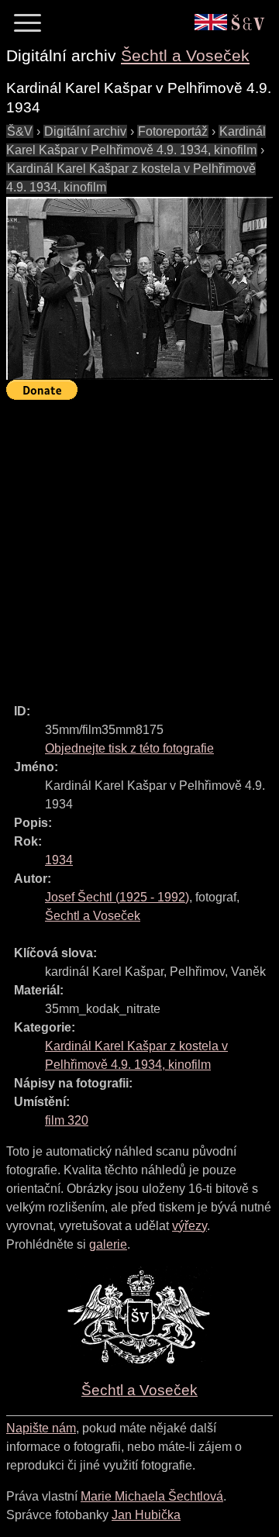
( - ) (117, 897)
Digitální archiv (85, 131)
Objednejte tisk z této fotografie (129, 748)
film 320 (66, 1120)
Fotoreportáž (173, 131)
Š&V (20, 131)
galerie (108, 1244)
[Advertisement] (139, 544)
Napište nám (41, 1428)
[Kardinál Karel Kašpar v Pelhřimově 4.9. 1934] (139, 288)
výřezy (189, 1225)
